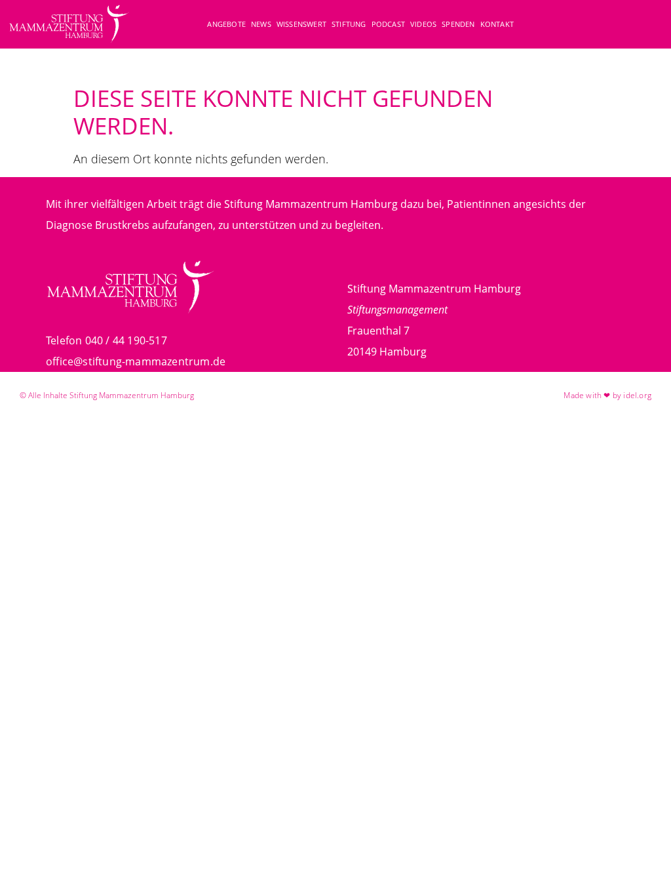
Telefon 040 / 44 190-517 (106, 340)
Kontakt (497, 24)
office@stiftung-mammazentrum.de (135, 361)
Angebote (226, 24)
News (261, 24)
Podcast (388, 24)
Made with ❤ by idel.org (607, 395)
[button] (647, 25)
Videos (423, 24)
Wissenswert (301, 24)
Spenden (458, 24)
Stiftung (349, 24)
